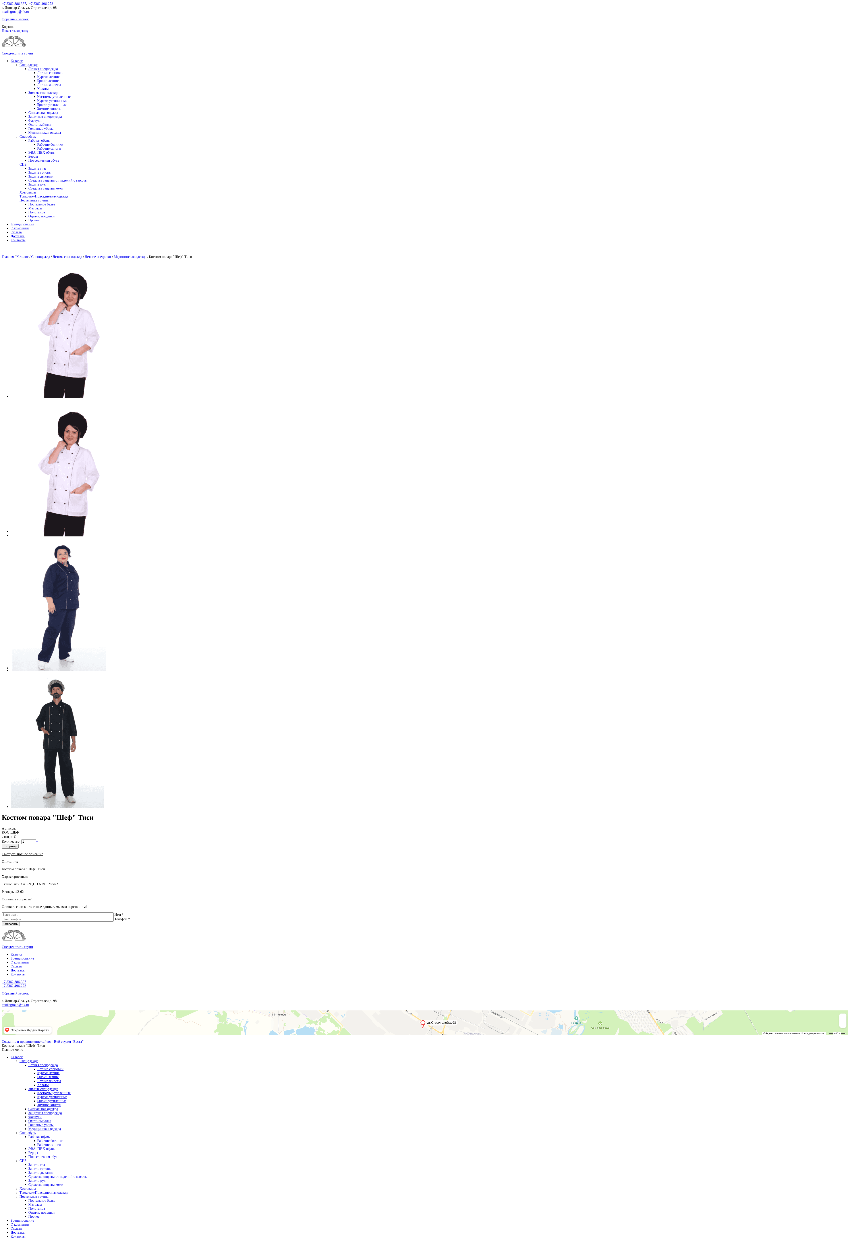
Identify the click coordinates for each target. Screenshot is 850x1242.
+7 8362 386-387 (14, 4)
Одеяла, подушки (41, 216)
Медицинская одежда (44, 132)
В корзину (10, 846)
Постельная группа (33, 200)
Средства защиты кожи (45, 188)
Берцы (33, 156)
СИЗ (22, 164)
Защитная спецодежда (45, 116)
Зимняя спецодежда (43, 93)
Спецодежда (28, 65)
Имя (119, 914)
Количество (10, 841)
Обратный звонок (15, 19)
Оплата (16, 232)
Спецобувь (27, 136)
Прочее (33, 220)
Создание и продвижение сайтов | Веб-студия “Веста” (42, 1041)
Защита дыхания (40, 176)
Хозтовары (27, 192)
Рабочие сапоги (49, 148)
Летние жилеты (49, 85)
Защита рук (37, 184)
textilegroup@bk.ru (15, 12)
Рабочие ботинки (50, 144)
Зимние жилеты (49, 108)
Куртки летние (48, 77)
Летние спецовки (50, 73)
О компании (20, 228)
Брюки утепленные (51, 104)
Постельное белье (41, 204)
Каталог (17, 61)
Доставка (18, 236)
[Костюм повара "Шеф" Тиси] (64, 396)
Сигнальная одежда (43, 112)
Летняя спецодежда (43, 69)
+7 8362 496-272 (41, 4)
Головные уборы (41, 128)
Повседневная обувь (43, 160)
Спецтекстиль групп (17, 53)
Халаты (43, 89)
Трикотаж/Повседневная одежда (43, 196)
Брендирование (22, 224)
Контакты (18, 240)
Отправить (11, 924)
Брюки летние (48, 81)
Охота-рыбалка (39, 124)
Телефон (122, 919)
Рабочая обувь (39, 140)
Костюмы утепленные (54, 97)
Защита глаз (37, 168)
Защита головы (39, 172)
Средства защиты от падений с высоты (57, 180)
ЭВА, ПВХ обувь (41, 152)
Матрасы (35, 208)
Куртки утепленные (52, 101)
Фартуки (35, 120)
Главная (8, 257)
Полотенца (36, 212)
